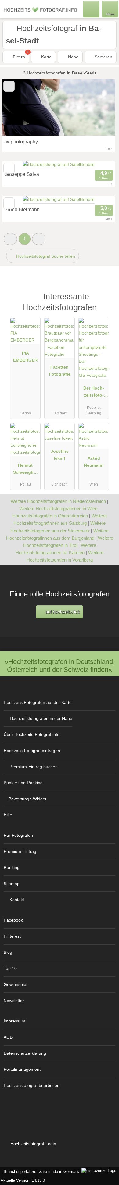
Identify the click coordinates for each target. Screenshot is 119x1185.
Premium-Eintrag (20, 851)
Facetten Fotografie (59, 370)
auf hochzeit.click (62, 611)
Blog (8, 952)
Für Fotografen (18, 835)
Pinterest (12, 936)
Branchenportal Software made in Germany (40, 1171)
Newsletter (14, 1000)
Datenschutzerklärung (25, 1053)
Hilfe (8, 814)
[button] (10, 239)
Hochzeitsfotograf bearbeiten (32, 1085)
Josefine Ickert (60, 455)
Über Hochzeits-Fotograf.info (32, 734)
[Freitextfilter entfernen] (91, 8)
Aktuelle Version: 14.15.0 (23, 1180)
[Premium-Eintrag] (106, 303)
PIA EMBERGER (25, 356)
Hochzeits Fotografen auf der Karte (38, 702)
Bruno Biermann (22, 209)
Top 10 (10, 968)
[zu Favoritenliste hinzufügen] (9, 203)
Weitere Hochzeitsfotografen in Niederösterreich (58, 501)
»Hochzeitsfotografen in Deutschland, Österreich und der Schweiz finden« (60, 665)
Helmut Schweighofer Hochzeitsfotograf (25, 470)
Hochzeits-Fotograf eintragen (32, 750)
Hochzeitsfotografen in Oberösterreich (50, 515)
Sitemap (12, 883)
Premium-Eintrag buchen (33, 766)
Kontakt (16, 899)
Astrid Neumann (94, 462)
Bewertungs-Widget (27, 798)
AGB (8, 1037)
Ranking (12, 867)
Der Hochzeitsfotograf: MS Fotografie (94, 393)
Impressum (14, 1020)
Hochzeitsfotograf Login (32, 1143)
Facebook (13, 920)
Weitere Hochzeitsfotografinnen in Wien (58, 508)
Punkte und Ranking (23, 782)
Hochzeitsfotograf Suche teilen (45, 256)
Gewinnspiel (15, 984)
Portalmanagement (22, 1069)
